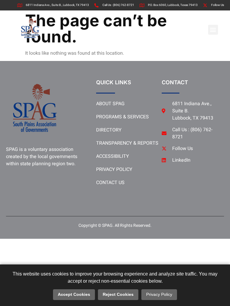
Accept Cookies (74, 294)
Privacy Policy (159, 294)
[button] (213, 30)
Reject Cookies (118, 294)
